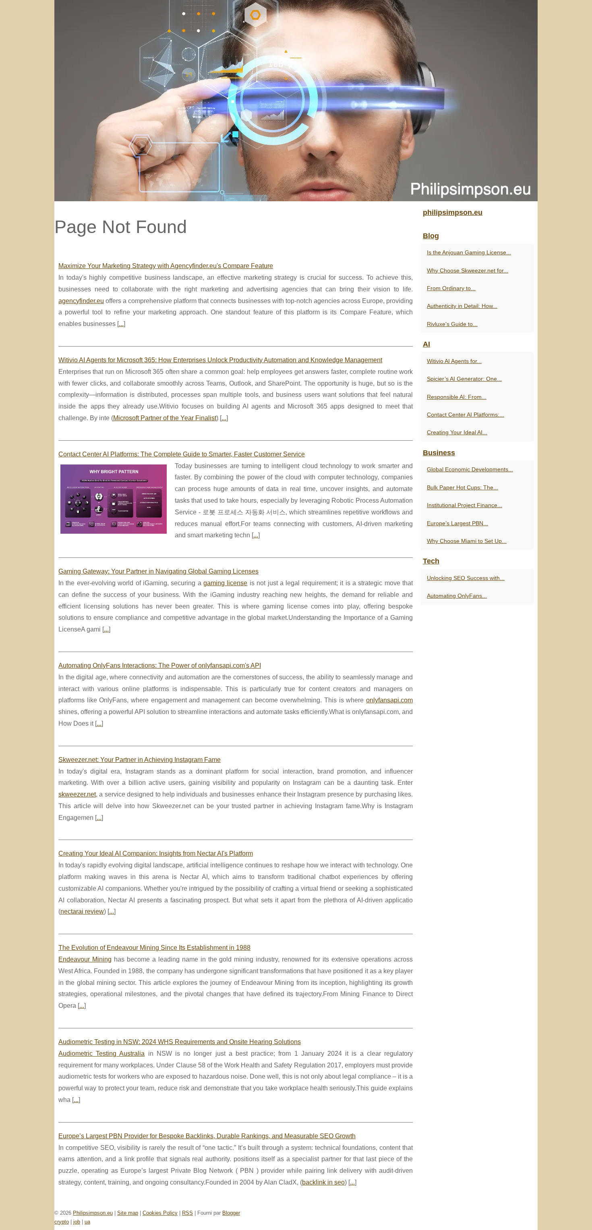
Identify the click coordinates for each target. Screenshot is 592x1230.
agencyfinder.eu (81, 300)
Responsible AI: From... (456, 397)
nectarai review (82, 911)
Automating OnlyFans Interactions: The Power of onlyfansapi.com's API (159, 665)
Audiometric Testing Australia (101, 1053)
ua (87, 1222)
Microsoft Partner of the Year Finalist (164, 418)
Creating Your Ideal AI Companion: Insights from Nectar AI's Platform (155, 853)
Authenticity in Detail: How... (462, 306)
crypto (61, 1222)
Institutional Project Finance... (464, 505)
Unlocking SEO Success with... (466, 578)
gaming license (225, 583)
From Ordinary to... (451, 288)
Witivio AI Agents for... (454, 361)
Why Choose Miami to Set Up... (467, 541)
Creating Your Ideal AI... (457, 432)
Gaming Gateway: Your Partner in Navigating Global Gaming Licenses (158, 571)
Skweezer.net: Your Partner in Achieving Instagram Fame (139, 759)
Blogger (231, 1213)
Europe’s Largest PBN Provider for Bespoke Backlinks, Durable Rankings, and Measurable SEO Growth (207, 1136)
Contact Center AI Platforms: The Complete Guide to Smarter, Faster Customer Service (181, 454)
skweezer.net (77, 794)
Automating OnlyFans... (457, 595)
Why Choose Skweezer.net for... (467, 270)
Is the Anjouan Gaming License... (469, 252)
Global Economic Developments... (470, 469)
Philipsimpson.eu (93, 1213)
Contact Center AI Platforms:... (465, 414)
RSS (187, 1213)
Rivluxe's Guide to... (452, 324)
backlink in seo (323, 1182)
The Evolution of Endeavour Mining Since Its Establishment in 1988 (154, 947)
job (76, 1222)
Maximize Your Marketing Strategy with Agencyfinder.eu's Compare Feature (165, 265)
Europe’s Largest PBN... (457, 523)
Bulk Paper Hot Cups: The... (462, 487)
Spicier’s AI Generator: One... (464, 379)
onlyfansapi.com (389, 700)
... (121, 323)
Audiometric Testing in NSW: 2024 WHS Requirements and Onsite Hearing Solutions (179, 1041)
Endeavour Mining (85, 959)
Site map (127, 1213)
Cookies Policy (160, 1213)
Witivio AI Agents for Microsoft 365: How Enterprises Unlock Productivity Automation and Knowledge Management (220, 360)
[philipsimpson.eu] (296, 100)
